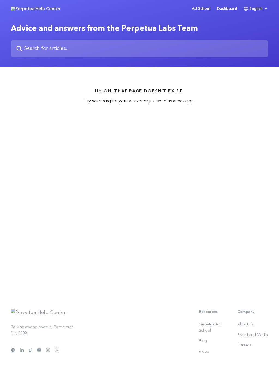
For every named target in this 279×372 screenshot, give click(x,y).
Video (204, 351)
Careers (244, 345)
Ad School (201, 9)
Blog (203, 341)
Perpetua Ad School (210, 327)
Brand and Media (252, 335)
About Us (245, 324)
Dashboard (227, 9)
